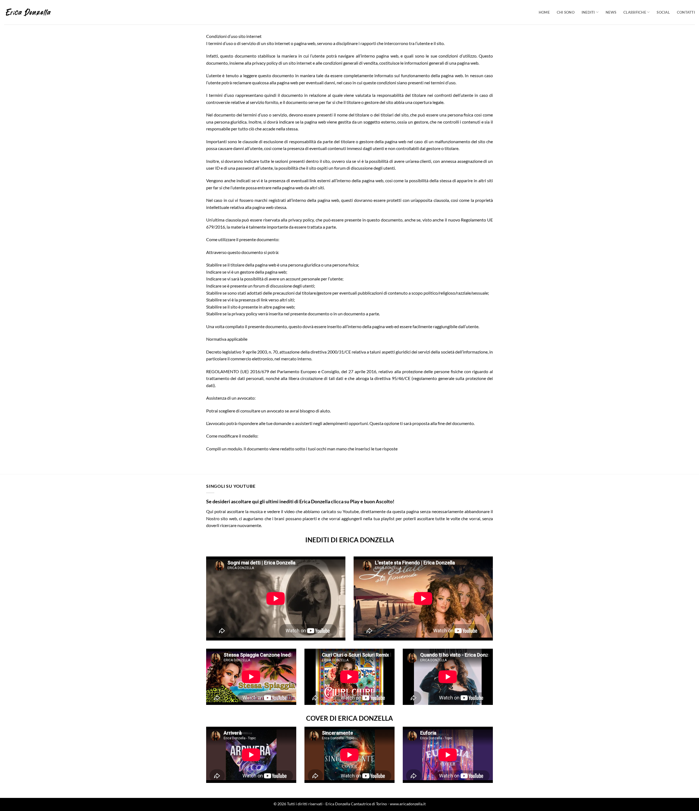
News (611, 12)
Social (663, 12)
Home (544, 12)
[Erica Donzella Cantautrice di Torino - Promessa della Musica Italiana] (28, 12)
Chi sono (565, 12)
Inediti (588, 12)
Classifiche (634, 12)
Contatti (686, 12)
